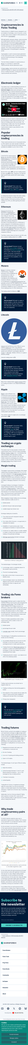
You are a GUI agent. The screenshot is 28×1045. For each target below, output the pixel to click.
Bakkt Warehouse (16, 736)
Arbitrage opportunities (8, 537)
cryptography (11, 36)
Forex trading (5, 68)
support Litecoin (19, 381)
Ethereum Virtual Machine (7, 229)
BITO (23, 794)
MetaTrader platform (19, 647)
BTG (17, 189)
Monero (3, 270)
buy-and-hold (17, 889)
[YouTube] (2, 1008)
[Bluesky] (25, 1008)
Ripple (2, 393)
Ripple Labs (4, 402)
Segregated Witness (11, 375)
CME (17, 733)
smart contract (12, 227)
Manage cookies (14, 1038)
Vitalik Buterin (10, 212)
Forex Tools (6, 956)
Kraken (12, 453)
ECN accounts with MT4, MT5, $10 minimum (12, 9)
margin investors (11, 488)
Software (5, 981)
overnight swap (6, 631)
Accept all (14, 1042)
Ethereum (3, 211)
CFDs (14, 606)
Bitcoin (2, 63)
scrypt (3, 352)
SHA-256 (9, 352)
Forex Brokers (6, 950)
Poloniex (8, 453)
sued (12, 429)
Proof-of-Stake (16, 249)
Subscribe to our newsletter (14, 925)
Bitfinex (3, 453)
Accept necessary (14, 1034)
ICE (21, 733)
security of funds (5, 128)
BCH (12, 189)
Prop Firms (5, 962)
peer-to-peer (19, 42)
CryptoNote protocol (16, 281)
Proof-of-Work (13, 248)
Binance (3, 739)
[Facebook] (20, 1008)
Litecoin (3, 346)
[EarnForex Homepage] (8, 3)
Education (5, 987)
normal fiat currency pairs (7, 604)
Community (6, 975)
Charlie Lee (8, 347)
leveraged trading (5, 461)
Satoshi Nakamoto (5, 158)
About (4, 993)
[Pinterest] (8, 1008)
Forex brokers (4, 601)
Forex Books (6, 969)
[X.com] (14, 1008)
